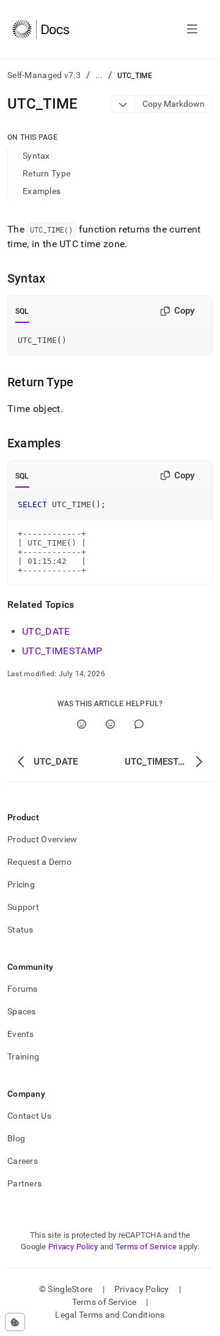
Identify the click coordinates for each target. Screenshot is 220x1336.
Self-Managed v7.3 (44, 75)
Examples (42, 191)
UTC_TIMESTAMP (62, 651)
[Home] (40, 29)
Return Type (46, 173)
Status (20, 929)
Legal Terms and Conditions (109, 1315)
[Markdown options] (123, 104)
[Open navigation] (192, 29)
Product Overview (42, 839)
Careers (22, 1161)
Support (23, 907)
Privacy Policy (73, 1246)
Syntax (36, 156)
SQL (22, 311)
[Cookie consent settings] (15, 1322)
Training (23, 1056)
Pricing (21, 884)
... (99, 75)
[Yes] (81, 724)
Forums (22, 989)
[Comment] (139, 724)
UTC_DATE (46, 631)
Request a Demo (39, 862)
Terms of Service (146, 1246)
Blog (16, 1138)
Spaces (21, 1011)
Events (20, 1034)
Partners (24, 1183)
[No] (110, 724)
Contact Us (29, 1116)
